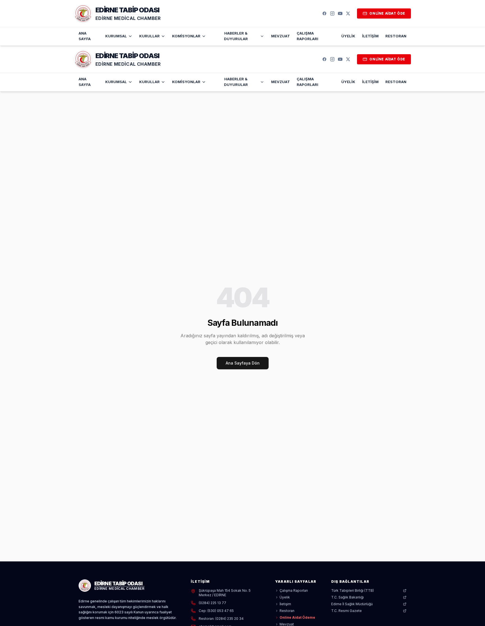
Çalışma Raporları (307, 36)
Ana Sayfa (85, 36)
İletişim (370, 36)
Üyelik (348, 36)
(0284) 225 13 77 (212, 603)
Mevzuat (280, 36)
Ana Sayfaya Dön (243, 363)
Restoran (395, 36)
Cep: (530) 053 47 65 (216, 611)
